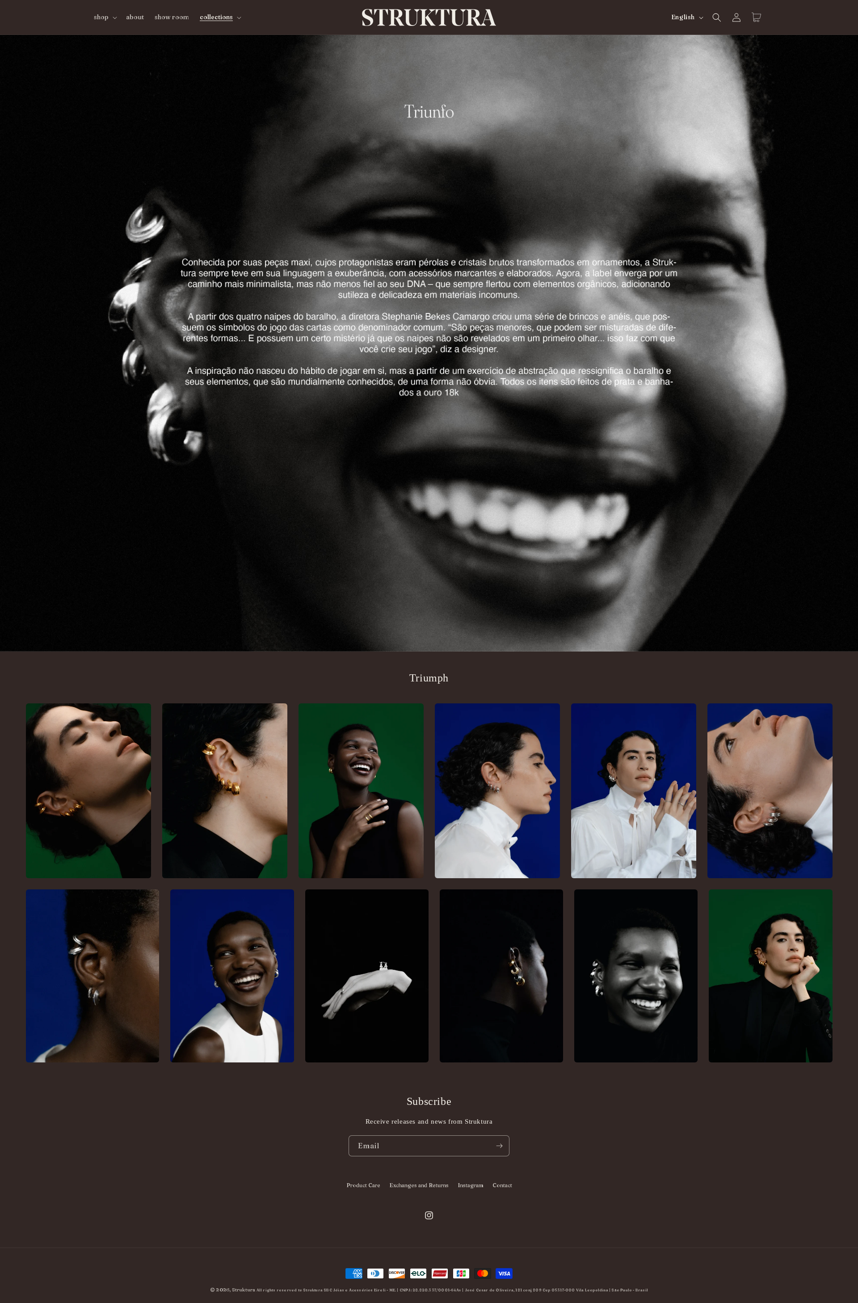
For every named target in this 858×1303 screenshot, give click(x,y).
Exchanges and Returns (419, 1185)
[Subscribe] (499, 1145)
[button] (104, 17)
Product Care (363, 1185)
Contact (502, 1185)
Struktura (244, 1289)
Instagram (471, 1185)
